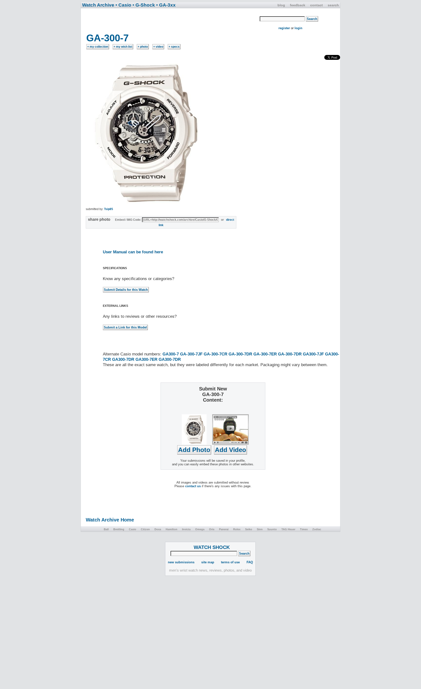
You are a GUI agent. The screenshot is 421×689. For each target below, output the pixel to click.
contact (316, 5)
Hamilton (171, 529)
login (298, 28)
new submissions (181, 562)
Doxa (157, 529)
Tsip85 (108, 209)
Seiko (248, 529)
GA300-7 (171, 354)
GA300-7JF (313, 354)
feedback (297, 5)
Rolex (236, 529)
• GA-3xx (166, 5)
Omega (199, 529)
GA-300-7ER (265, 354)
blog (281, 5)
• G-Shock (144, 5)
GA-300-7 (107, 38)
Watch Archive (98, 5)
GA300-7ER (146, 359)
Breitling (118, 529)
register (284, 28)
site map (207, 562)
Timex (304, 529)
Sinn (260, 529)
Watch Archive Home (110, 519)
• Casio (123, 5)
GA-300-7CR (215, 354)
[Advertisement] (170, 20)
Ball (106, 529)
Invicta (186, 529)
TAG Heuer (288, 529)
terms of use (230, 562)
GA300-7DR (123, 359)
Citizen (145, 529)
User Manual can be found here (133, 252)
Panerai (224, 529)
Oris (211, 529)
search (333, 5)
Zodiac (316, 529)
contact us (193, 486)
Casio (132, 529)
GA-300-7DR (240, 354)
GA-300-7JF (191, 354)
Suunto (272, 529)
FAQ (250, 562)
